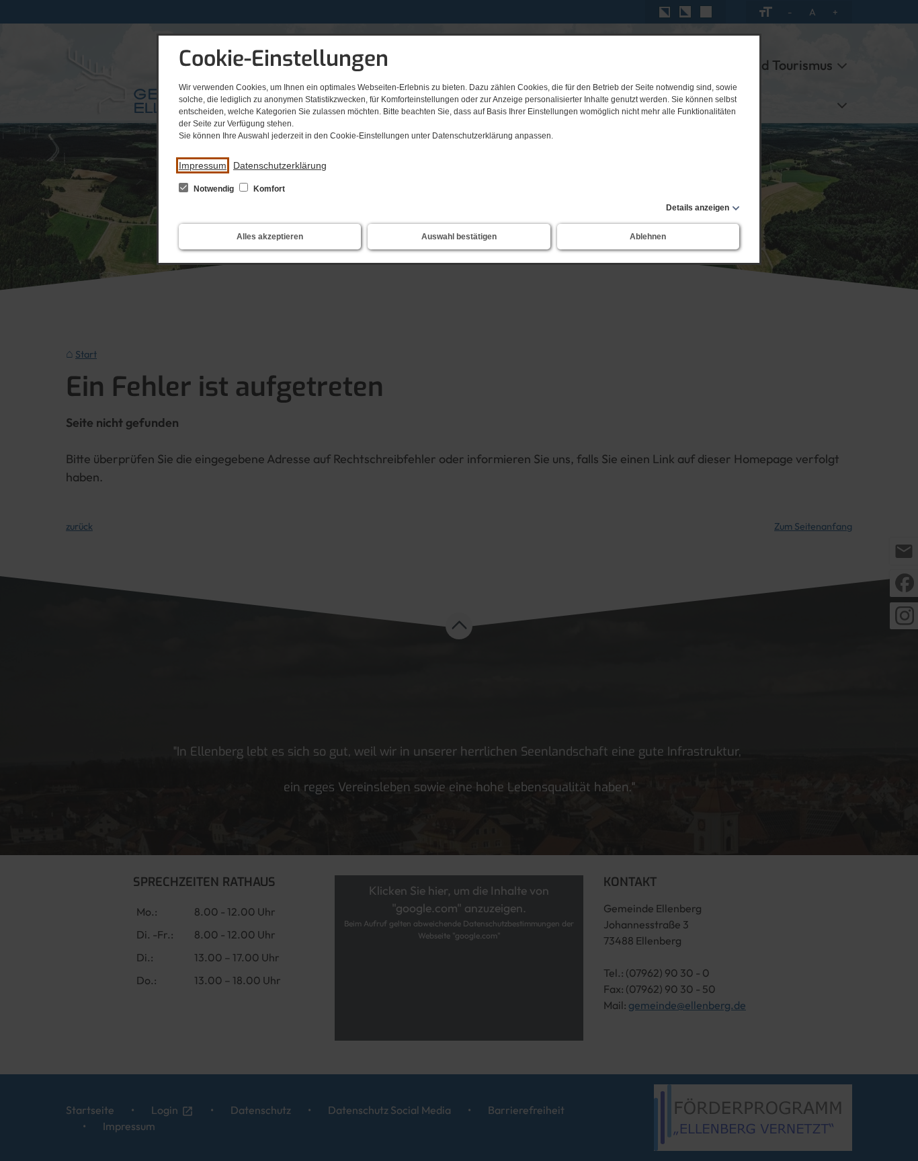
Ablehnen (648, 236)
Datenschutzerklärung (280, 165)
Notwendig (214, 189)
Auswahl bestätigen (459, 236)
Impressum (202, 165)
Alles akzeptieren (270, 236)
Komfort (268, 189)
